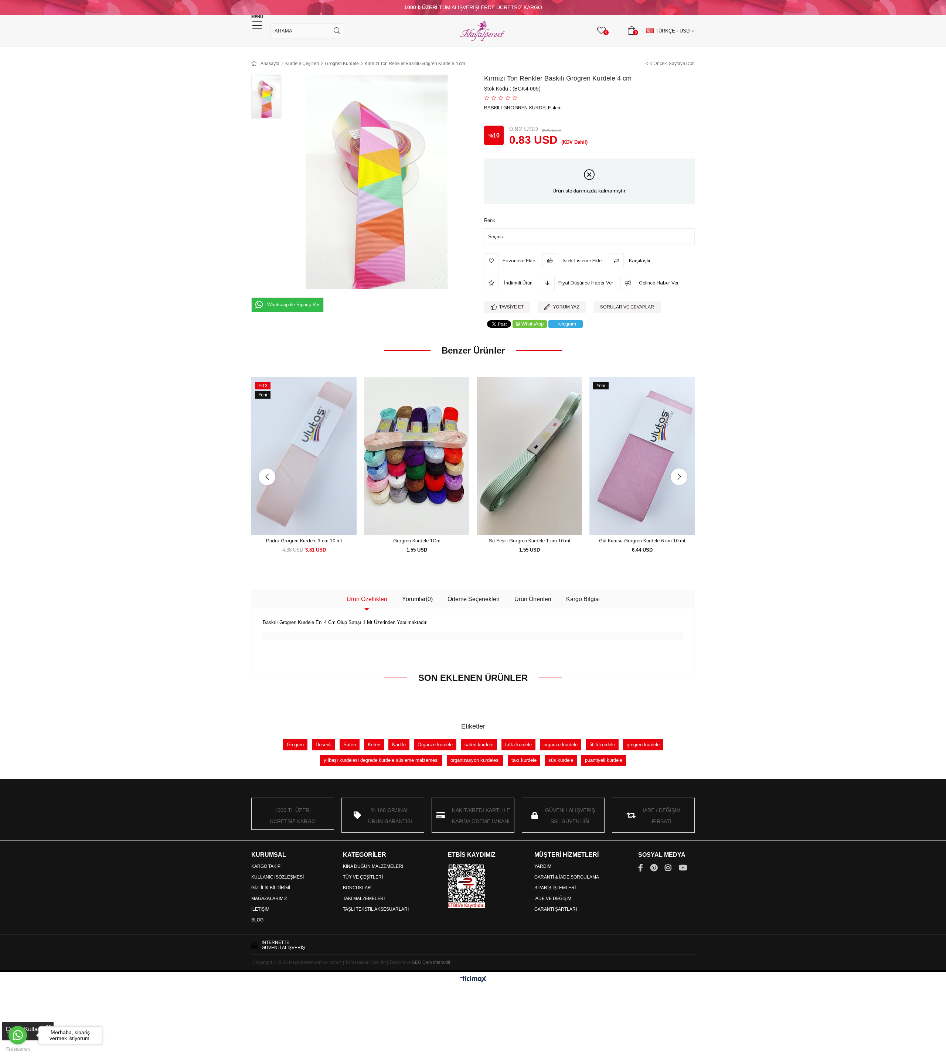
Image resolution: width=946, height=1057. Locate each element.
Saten (349, 744)
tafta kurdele (518, 744)
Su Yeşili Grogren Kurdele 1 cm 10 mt (529, 540)
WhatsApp (532, 324)
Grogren (295, 744)
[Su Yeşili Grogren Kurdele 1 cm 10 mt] (529, 456)
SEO (416, 962)
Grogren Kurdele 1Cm (416, 540)
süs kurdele (560, 760)
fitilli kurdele (602, 744)
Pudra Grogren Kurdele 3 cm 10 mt (304, 540)
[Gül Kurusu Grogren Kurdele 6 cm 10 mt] (642, 456)
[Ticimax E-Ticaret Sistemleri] (473, 979)
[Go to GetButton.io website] (18, 1049)
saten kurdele (479, 744)
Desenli (323, 744)
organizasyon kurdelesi (475, 760)
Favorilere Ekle (295, 521)
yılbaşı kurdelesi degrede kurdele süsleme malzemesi (381, 760)
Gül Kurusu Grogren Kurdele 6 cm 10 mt (642, 540)
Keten (374, 744)
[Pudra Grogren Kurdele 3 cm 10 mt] (304, 456)
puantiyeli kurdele (603, 760)
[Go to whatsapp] (17, 1035)
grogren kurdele (643, 744)
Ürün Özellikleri (367, 599)
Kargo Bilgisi (583, 599)
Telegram (566, 324)
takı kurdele (524, 760)
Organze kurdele (435, 744)
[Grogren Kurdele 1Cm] (416, 456)
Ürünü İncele (312, 521)
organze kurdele (561, 744)
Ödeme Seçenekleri (474, 599)
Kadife (399, 744)
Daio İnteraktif (436, 962)
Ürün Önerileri (532, 599)
